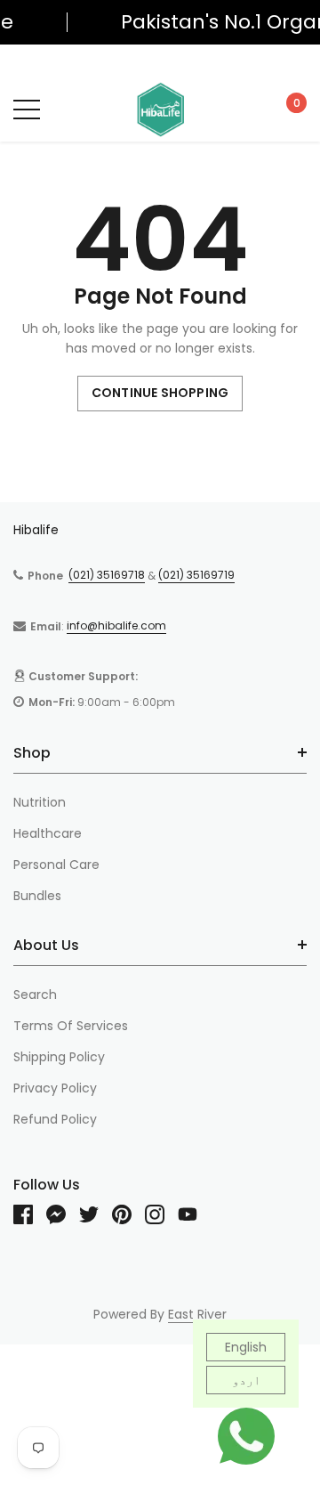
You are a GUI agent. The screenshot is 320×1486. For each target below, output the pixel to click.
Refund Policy (55, 1119)
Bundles (37, 896)
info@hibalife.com (116, 625)
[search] (68, 109)
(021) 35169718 (106, 574)
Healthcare (47, 833)
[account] (247, 109)
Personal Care (56, 864)
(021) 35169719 (196, 574)
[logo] (160, 109)
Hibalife (36, 530)
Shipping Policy (59, 1057)
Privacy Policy (55, 1088)
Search (35, 994)
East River (197, 1314)
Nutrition (39, 802)
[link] (29, 1214)
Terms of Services (70, 1026)
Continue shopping (160, 393)
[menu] (26, 109)
